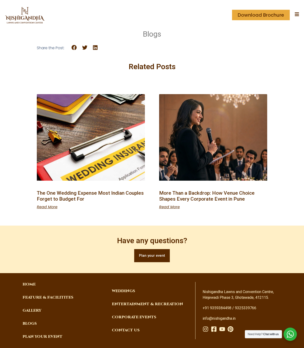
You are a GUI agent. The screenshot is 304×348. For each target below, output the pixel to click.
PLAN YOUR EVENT (42, 336)
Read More (47, 207)
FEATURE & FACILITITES (48, 297)
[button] (74, 47)
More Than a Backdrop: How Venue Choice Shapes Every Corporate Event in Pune (207, 196)
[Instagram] (206, 329)
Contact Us (126, 330)
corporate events (134, 317)
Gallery (32, 310)
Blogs (30, 323)
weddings (123, 291)
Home (29, 284)
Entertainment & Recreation (147, 304)
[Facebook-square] (214, 329)
